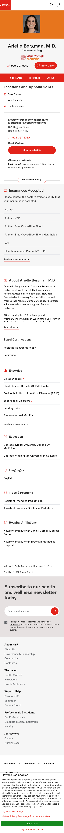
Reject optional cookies (32, 829)
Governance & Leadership (19, 654)
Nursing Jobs (11, 743)
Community (11, 658)
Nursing (9, 726)
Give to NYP (11, 696)
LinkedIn (49, 763)
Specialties (16, 77)
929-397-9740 (20, 65)
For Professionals (14, 717)
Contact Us (10, 663)
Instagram (9, 763)
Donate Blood (12, 705)
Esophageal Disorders (17, 400)
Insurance (34, 77)
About (50, 77)
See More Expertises (15, 423)
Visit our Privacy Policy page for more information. (26, 816)
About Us (9, 649)
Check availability (32, 150)
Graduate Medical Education (21, 721)
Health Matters (13, 675)
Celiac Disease (13, 378)
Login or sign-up (17, 163)
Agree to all (32, 823)
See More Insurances (15, 259)
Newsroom (10, 679)
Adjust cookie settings (12, 811)
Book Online (48, 65)
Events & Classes (14, 684)
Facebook (29, 763)
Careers (9, 738)
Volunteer (10, 700)
